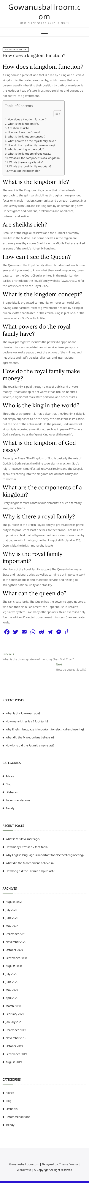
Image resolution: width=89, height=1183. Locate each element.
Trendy (10, 808)
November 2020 (16, 942)
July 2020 (11, 974)
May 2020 (12, 990)
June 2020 (12, 982)
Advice (10, 776)
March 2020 (13, 1006)
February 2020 (15, 1014)
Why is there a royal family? (26, 162)
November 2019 (16, 1038)
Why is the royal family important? (30, 166)
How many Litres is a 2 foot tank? (27, 721)
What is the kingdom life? (23, 124)
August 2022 (14, 902)
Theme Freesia (68, 1164)
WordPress (24, 1170)
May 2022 (12, 926)
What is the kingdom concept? (26, 136)
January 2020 (14, 1022)
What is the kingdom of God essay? (29, 153)
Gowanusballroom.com (44, 11)
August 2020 (14, 966)
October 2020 (14, 950)
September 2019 (16, 1054)
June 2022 (12, 918)
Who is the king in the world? (25, 149)
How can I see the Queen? (24, 132)
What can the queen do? (24, 171)
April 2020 (12, 998)
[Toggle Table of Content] (55, 113)
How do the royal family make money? (31, 145)
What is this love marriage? (23, 713)
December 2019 (15, 1030)
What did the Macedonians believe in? (30, 737)
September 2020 (16, 958)
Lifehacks (11, 792)
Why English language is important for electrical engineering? (45, 729)
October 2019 (14, 1046)
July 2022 (11, 910)
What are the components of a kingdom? (34, 158)
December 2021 (15, 934)
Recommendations (15, 49)
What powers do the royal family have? (31, 141)
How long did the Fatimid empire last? (30, 745)
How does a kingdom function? (34, 55)
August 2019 (14, 1062)
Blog (8, 784)
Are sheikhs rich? (18, 128)
